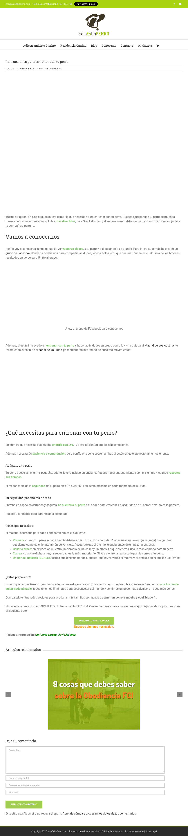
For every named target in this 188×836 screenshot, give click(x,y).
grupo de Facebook (18, 253)
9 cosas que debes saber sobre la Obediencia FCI (94, 691)
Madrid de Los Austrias (160, 345)
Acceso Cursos (87, 4)
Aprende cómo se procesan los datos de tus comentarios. (100, 813)
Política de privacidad (112, 831)
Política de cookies (134, 831)
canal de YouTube (50, 350)
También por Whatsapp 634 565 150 (52, 4)
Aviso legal (151, 831)
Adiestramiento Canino (31, 68)
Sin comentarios (53, 68)
